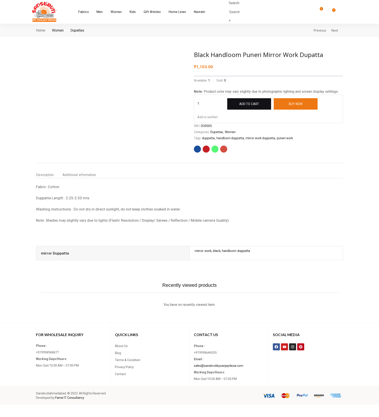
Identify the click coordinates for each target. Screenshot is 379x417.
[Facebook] (276, 346)
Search (234, 3)
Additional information (79, 175)
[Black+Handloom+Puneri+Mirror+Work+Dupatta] (206, 149)
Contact (120, 374)
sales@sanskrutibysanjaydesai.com (218, 365)
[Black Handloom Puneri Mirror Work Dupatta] (197, 149)
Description (45, 175)
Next (334, 30)
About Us (121, 346)
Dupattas (77, 30)
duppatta (208, 138)
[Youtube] (284, 346)
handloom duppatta (230, 138)
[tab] (49, 175)
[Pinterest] (300, 346)
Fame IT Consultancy (69, 397)
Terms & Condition (127, 360)
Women (58, 30)
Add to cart (249, 104)
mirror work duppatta (260, 138)
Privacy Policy (124, 367)
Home (40, 30)
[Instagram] (292, 346)
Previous (320, 30)
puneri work (285, 138)
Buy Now (295, 104)
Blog (118, 353)
